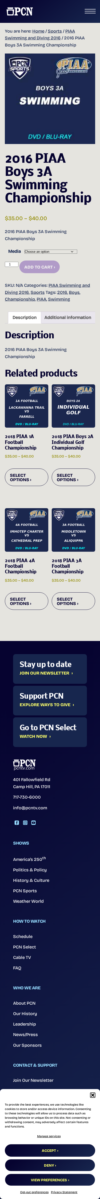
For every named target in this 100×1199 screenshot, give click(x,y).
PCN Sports (25, 890)
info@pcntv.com (30, 808)
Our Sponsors (27, 1045)
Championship (20, 299)
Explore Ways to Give (45, 705)
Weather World (28, 901)
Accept (49, 1150)
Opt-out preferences (34, 1192)
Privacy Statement (64, 1192)
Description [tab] (25, 317)
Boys (74, 292)
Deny (49, 1165)
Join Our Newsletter (44, 673)
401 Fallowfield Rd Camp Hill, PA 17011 (31, 783)
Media (14, 251)
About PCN (24, 1003)
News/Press (25, 1034)
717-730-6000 (27, 797)
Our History (25, 1013)
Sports (55, 31)
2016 (62, 292)
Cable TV (22, 957)
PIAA (41, 299)
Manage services (49, 1136)
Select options (19, 477)
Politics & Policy (30, 870)
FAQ (17, 968)
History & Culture (31, 880)
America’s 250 (29, 859)
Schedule (23, 936)
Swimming (59, 299)
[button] (92, 1095)
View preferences (49, 1180)
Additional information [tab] (67, 317)
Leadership (24, 1024)
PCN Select (24, 947)
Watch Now (33, 736)
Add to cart (38, 267)
